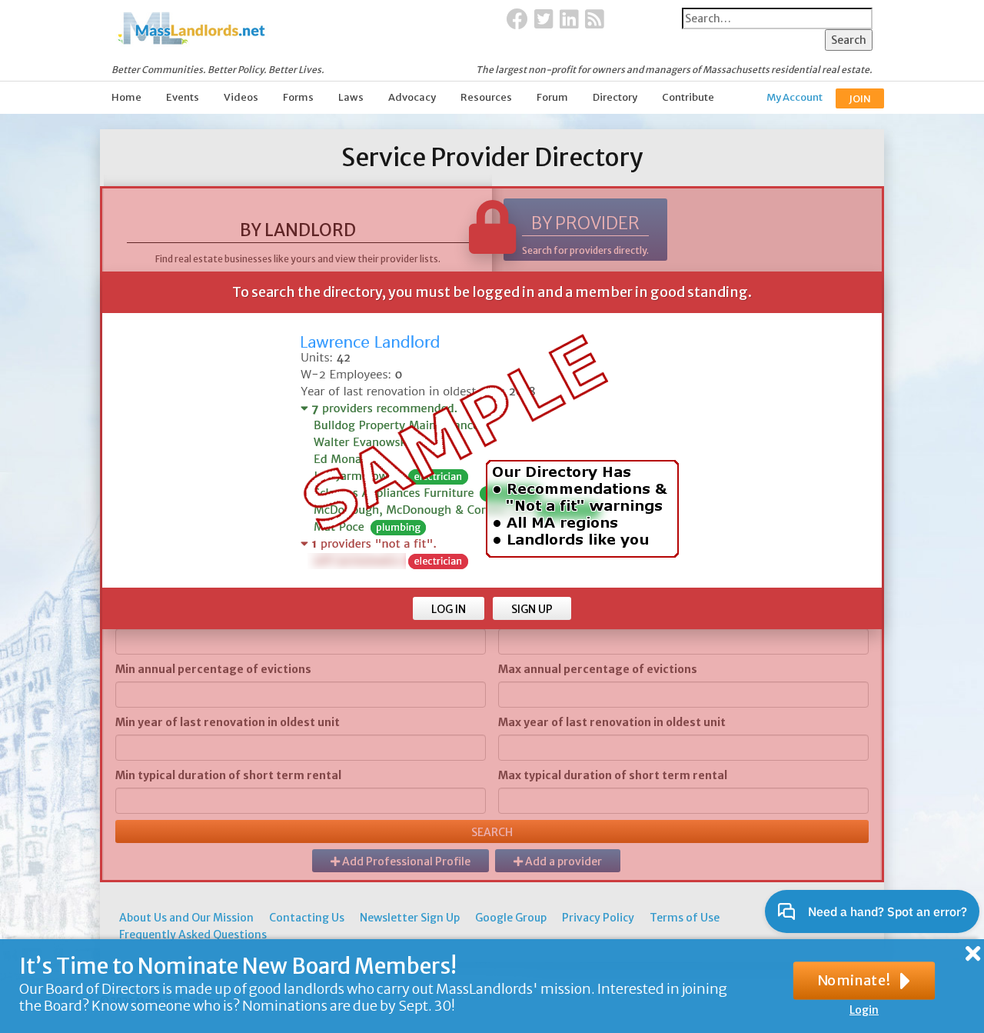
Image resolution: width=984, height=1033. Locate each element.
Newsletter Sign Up (410, 918)
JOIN (860, 98)
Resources (486, 97)
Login (864, 1010)
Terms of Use (685, 918)
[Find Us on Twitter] (544, 20)
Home (126, 97)
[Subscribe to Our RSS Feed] (594, 20)
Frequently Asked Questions (193, 934)
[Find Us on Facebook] (517, 20)
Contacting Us (306, 918)
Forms (298, 97)
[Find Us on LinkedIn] (569, 20)
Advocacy (412, 97)
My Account (794, 97)
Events (182, 97)
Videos (241, 97)
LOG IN (448, 609)
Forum (552, 97)
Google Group (511, 918)
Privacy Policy (598, 918)
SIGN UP (532, 609)
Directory (615, 97)
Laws (351, 97)
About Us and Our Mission (186, 918)
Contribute (688, 97)
